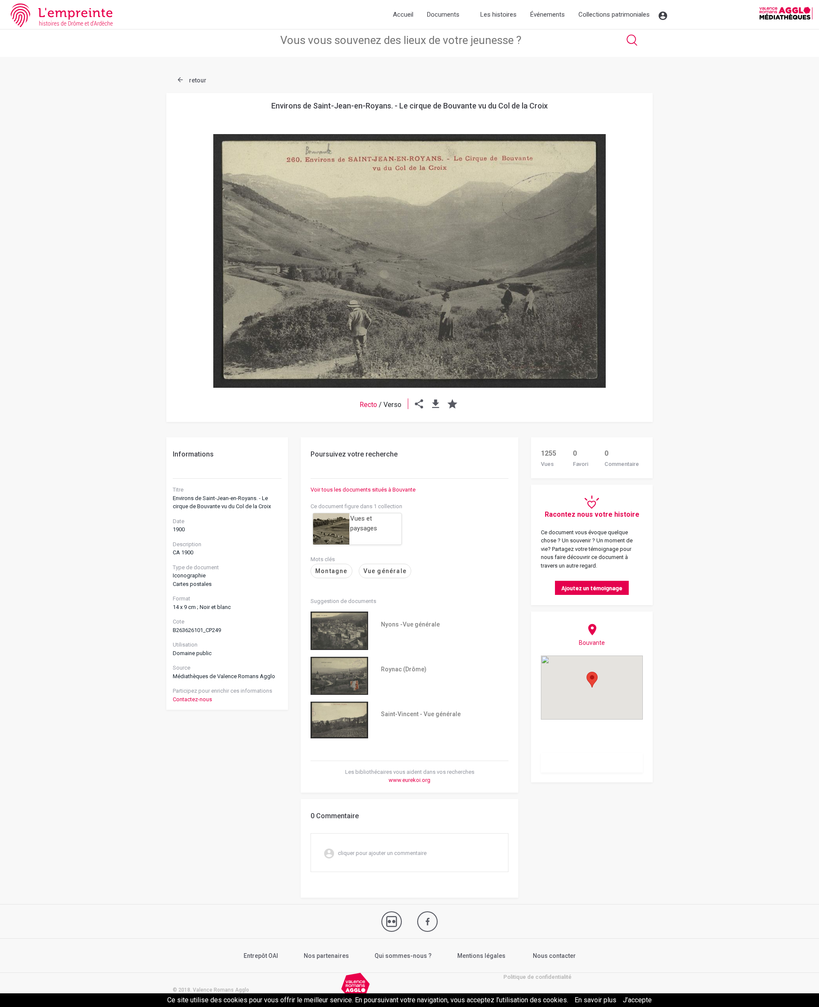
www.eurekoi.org (409, 780)
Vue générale (385, 571)
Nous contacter (554, 955)
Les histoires (498, 14)
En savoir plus (595, 1000)
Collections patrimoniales (614, 14)
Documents (443, 14)
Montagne (331, 571)
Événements (547, 14)
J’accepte (637, 1000)
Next (624, 240)
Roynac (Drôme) (404, 669)
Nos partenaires (326, 955)
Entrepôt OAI (261, 955)
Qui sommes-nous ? (403, 955)
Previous (194, 240)
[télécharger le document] (435, 405)
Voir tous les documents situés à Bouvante (363, 489)
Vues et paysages (363, 523)
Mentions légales (481, 955)
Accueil (403, 14)
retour (197, 80)
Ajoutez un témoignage (591, 587)
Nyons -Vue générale (410, 624)
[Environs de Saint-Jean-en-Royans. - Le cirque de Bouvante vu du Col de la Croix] (409, 261)
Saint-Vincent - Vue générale (421, 714)
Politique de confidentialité (537, 977)
